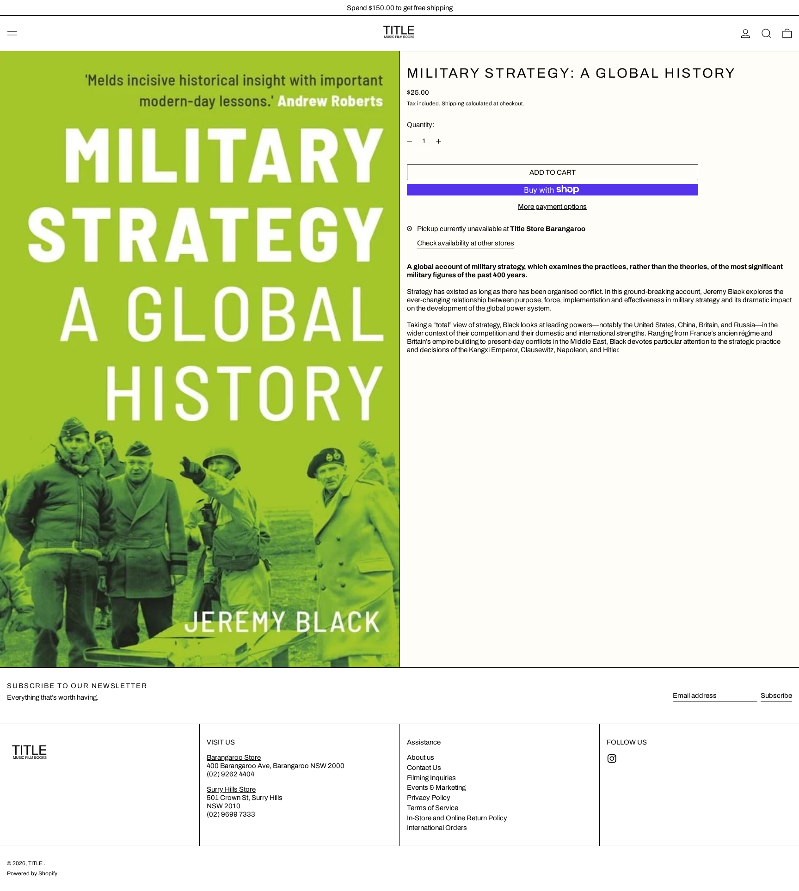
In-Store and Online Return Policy (457, 818)
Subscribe (776, 695)
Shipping (453, 103)
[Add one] (439, 141)
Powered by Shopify (32, 873)
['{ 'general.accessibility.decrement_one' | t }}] (409, 141)
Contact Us (424, 767)
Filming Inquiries (431, 777)
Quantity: (420, 124)
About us (420, 757)
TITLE (36, 863)
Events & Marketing (436, 787)
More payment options (552, 206)
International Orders (437, 827)
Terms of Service (432, 808)
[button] (766, 33)
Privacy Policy (428, 797)
